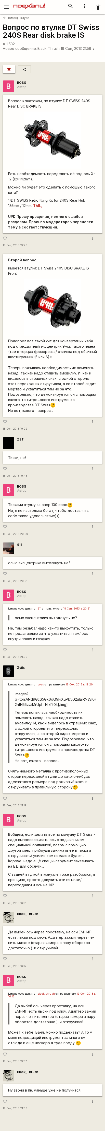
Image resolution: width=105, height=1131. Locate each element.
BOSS (21, 83)
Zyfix (21, 667)
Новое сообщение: (20, 48)
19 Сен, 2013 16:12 (15, 966)
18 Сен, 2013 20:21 (15, 581)
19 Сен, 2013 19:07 (15, 1061)
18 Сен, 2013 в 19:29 (79, 684)
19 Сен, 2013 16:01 (15, 903)
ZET (20, 439)
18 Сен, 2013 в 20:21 (76, 608)
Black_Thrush (48, 48)
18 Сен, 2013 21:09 (15, 657)
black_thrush (46, 993)
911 (19, 545)
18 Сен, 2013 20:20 (15, 534)
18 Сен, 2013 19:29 (15, 428)
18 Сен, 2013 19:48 (15, 475)
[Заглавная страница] (29, 3)
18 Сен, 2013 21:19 (15, 805)
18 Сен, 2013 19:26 (15, 245)
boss (40, 684)
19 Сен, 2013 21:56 (78, 48)
